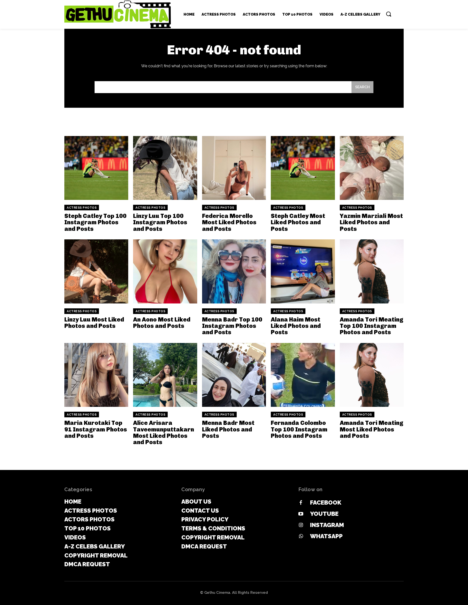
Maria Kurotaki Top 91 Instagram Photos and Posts (95, 429)
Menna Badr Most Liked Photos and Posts (228, 429)
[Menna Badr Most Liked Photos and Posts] (234, 375)
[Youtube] (300, 514)
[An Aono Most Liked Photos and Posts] (165, 271)
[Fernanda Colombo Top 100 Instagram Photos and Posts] (303, 375)
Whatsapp (326, 536)
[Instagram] (300, 525)
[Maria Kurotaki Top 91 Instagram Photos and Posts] (96, 375)
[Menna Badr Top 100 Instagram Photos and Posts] (234, 271)
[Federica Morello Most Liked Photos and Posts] (234, 168)
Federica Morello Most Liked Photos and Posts (229, 222)
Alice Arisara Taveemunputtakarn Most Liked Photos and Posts (163, 432)
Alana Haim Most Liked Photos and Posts (296, 326)
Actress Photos (82, 207)
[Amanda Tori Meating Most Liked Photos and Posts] (372, 375)
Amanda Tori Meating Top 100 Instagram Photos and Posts (371, 326)
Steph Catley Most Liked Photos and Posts (298, 222)
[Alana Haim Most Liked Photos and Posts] (303, 271)
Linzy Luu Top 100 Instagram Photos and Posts (160, 222)
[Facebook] (300, 502)
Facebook (325, 502)
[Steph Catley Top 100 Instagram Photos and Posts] (96, 168)
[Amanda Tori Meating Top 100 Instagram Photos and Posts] (372, 271)
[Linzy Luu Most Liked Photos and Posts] (96, 271)
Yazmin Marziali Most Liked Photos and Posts (371, 222)
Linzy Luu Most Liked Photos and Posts (94, 322)
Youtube (324, 513)
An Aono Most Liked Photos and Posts (161, 322)
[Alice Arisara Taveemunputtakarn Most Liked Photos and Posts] (165, 375)
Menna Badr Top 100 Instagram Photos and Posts (232, 326)
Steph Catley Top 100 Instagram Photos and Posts (95, 222)
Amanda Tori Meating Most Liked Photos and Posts (371, 429)
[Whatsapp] (300, 536)
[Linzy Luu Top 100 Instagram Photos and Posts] (165, 168)
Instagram (327, 524)
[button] (388, 14)
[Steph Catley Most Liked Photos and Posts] (303, 168)
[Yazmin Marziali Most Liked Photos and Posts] (372, 168)
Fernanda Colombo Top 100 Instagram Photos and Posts (299, 429)
